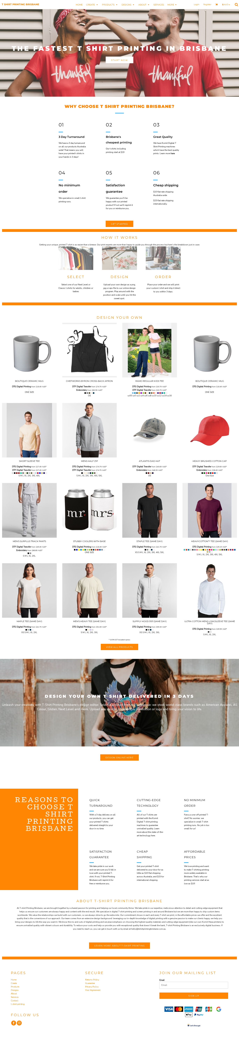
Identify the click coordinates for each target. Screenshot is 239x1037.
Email (162, 980)
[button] (92, 4)
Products (15, 986)
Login (196, 4)
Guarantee (90, 983)
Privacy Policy (92, 986)
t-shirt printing (17, 1004)
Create (14, 983)
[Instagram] (19, 1023)
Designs (15, 990)
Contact (14, 1000)
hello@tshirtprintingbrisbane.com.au (148, 929)
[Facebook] (13, 1023)
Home (13, 979)
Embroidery (81, 390)
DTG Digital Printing (21, 386)
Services (15, 997)
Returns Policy (92, 979)
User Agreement (92, 990)
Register (207, 4)
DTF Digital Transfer (81, 386)
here (173, 153)
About (14, 993)
